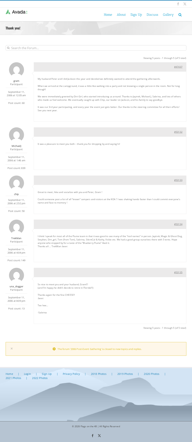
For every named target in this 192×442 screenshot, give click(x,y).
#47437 (178, 66)
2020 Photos (151, 374)
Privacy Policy (71, 374)
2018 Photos (98, 374)
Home (9, 374)
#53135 (178, 272)
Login (27, 374)
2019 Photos (125, 374)
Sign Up (47, 374)
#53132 (178, 132)
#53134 (178, 224)
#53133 (178, 180)
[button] (180, 14)
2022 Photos (40, 378)
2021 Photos (13, 378)
